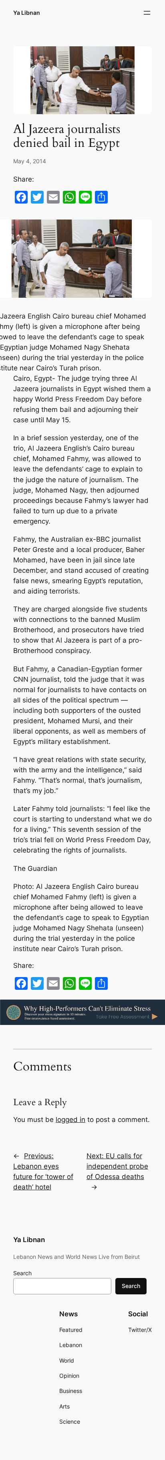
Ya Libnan (26, 12)
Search (22, 1273)
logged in (70, 1120)
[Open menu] (147, 13)
